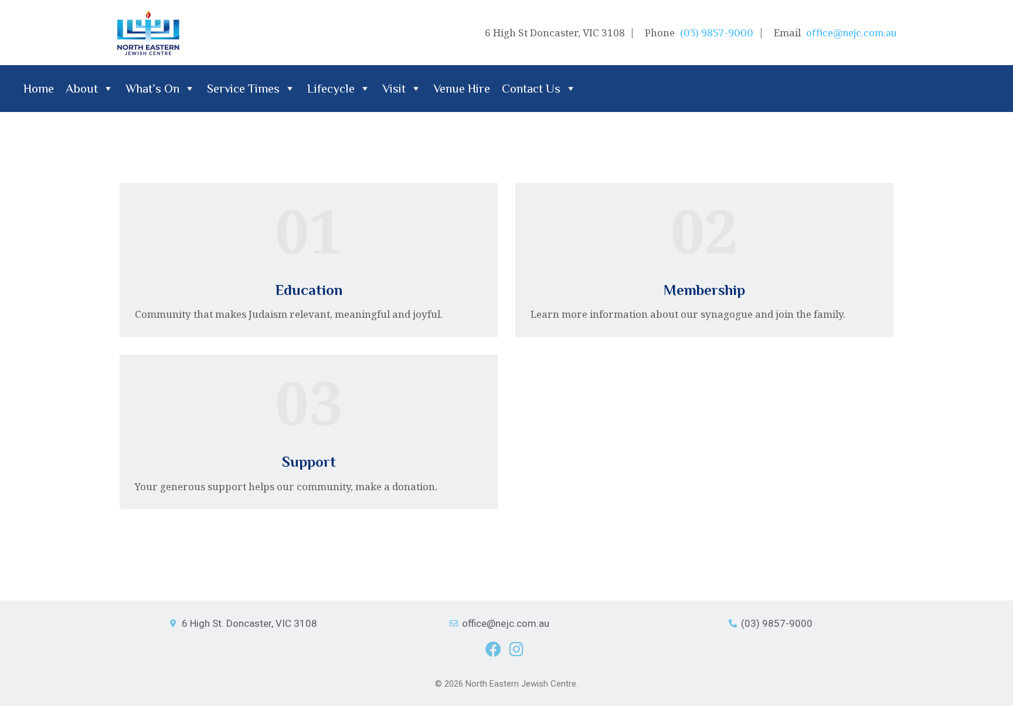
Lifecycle (331, 89)
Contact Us (531, 89)
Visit (394, 89)
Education (309, 289)
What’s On (152, 89)
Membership (704, 289)
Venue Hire (461, 89)
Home (38, 89)
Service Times (243, 89)
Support (309, 461)
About (82, 89)
